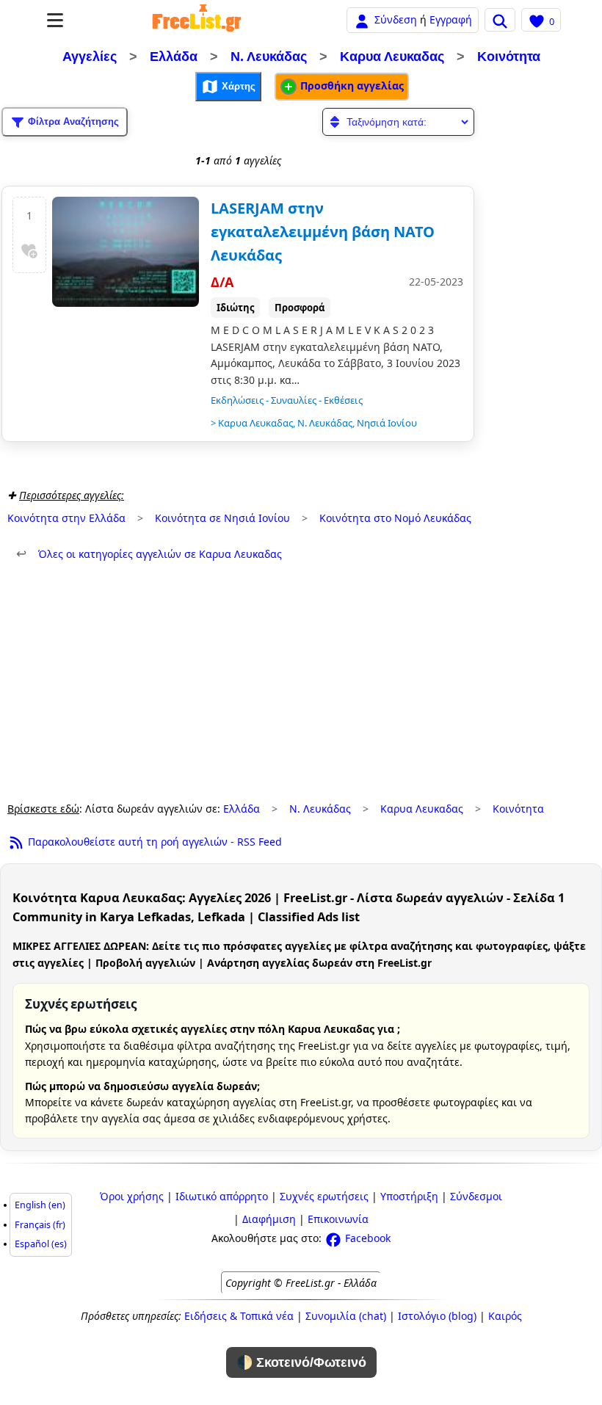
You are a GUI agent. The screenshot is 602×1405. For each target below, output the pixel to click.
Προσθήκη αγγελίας (350, 85)
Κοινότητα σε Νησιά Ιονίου (222, 518)
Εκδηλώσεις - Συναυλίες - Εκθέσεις (287, 400)
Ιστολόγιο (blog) (437, 1316)
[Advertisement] (301, 682)
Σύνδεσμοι (476, 1196)
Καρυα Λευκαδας (392, 56)
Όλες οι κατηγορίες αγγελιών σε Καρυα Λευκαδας (149, 554)
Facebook (366, 1238)
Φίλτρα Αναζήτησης (72, 121)
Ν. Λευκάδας (269, 56)
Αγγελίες (89, 56)
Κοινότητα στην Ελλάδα (66, 518)
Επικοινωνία (338, 1219)
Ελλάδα (173, 56)
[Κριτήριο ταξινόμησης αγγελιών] (398, 122)
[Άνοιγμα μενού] (55, 20)
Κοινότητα (508, 56)
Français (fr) (40, 1225)
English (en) (40, 1205)
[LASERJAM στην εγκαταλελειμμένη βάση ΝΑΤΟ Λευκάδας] (125, 252)
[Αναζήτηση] (500, 20)
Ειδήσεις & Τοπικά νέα (239, 1316)
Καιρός (505, 1316)
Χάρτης (237, 86)
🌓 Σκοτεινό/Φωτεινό (301, 1362)
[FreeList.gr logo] (196, 20)
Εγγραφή (450, 19)
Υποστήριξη (409, 1196)
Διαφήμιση (269, 1219)
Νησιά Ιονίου (387, 422)
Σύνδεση (395, 19)
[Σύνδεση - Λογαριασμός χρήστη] (362, 19)
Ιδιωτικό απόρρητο (221, 1196)
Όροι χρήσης (132, 1196)
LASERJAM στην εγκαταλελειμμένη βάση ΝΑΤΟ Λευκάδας (323, 231)
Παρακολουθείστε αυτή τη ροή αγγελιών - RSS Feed (153, 842)
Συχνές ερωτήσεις (324, 1196)
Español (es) (41, 1244)
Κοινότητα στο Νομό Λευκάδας (395, 518)
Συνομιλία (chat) (345, 1316)
